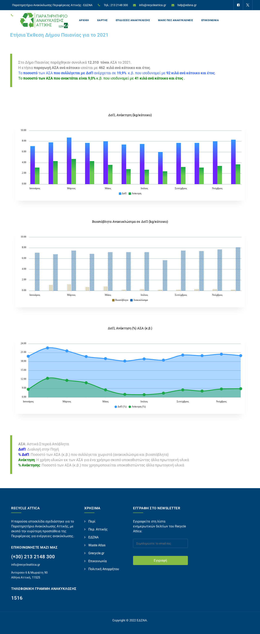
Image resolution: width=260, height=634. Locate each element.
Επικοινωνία (97, 561)
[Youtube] (238, 15)
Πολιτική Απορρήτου (103, 569)
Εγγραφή (160, 560)
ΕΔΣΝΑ (93, 537)
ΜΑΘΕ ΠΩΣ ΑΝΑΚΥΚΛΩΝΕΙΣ (175, 20)
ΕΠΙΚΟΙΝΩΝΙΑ (210, 20)
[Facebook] (238, 5)
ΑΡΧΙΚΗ (84, 20)
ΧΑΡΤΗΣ (102, 20)
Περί (91, 521)
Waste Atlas (96, 545)
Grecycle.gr (96, 553)
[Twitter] (247, 5)
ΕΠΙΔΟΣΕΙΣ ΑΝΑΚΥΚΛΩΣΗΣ (133, 20)
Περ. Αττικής (98, 529)
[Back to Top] (251, 627)
